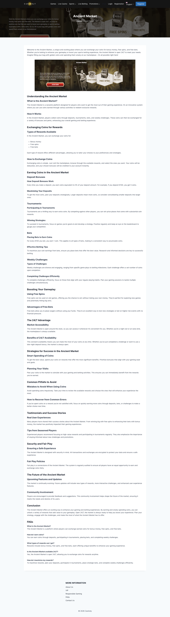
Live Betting (82, 4)
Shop (104, 4)
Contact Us (70, 600)
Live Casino (62, 4)
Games (53, 4)
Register (140, 4)
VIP (67, 590)
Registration (119, 4)
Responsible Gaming (74, 594)
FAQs (68, 597)
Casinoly (79, 21)
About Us (69, 587)
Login (110, 4)
